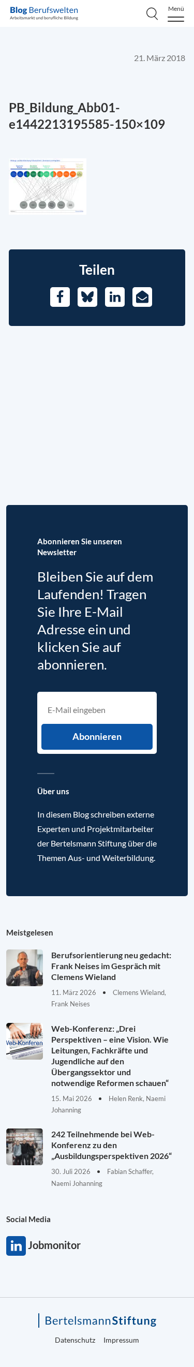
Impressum (121, 1340)
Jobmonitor (16, 1246)
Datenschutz (75, 1340)
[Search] (152, 13)
